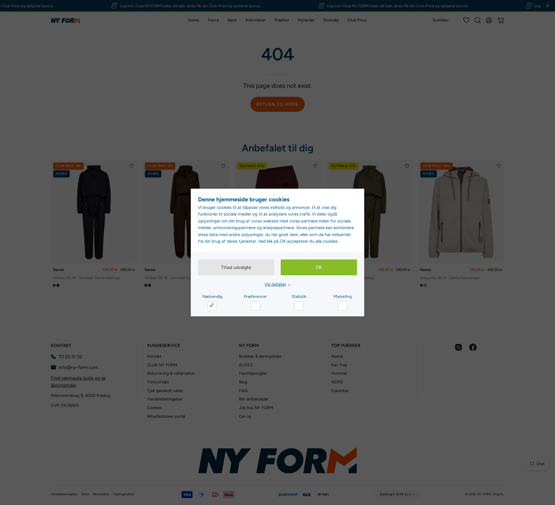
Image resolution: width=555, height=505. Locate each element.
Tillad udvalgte (236, 267)
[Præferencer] (255, 306)
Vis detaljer (275, 284)
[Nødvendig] (212, 306)
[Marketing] (342, 306)
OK (319, 267)
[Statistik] (299, 306)
